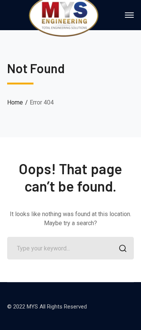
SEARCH (122, 248)
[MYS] (63, 14)
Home (15, 102)
